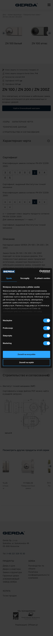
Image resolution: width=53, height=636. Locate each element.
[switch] (46, 328)
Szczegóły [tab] (24, 278)
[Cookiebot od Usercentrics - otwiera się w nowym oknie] (39, 271)
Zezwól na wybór (26, 362)
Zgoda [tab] (9, 278)
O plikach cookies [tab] (42, 278)
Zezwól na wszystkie (26, 354)
